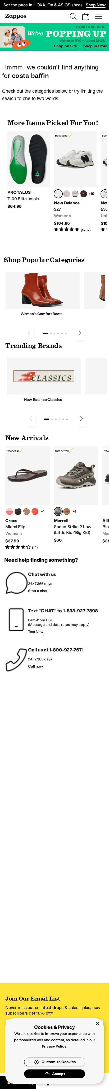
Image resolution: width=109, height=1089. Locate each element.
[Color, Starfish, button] (35, 511)
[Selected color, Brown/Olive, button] (58, 511)
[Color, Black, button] (18, 511)
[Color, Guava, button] (9, 511)
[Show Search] (73, 16)
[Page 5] (62, 333)
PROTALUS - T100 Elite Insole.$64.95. (28, 170)
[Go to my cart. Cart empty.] (85, 16)
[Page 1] (45, 333)
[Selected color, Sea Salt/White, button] (58, 194)
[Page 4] (58, 333)
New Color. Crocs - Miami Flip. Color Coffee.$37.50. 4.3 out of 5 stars (27, 498)
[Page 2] (51, 333)
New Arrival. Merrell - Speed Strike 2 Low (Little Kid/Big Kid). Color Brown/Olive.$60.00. (76, 494)
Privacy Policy (54, 1046)
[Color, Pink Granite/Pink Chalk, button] (66, 194)
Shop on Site (65, 46)
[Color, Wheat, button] (66, 511)
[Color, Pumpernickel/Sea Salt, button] (83, 194)
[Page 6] (65, 333)
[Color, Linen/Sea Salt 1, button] (75, 194)
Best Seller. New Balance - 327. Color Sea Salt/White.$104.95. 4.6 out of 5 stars (75, 182)
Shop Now (96, 4)
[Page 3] (54, 333)
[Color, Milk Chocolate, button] (26, 511)
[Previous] (29, 333)
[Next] (79, 333)
